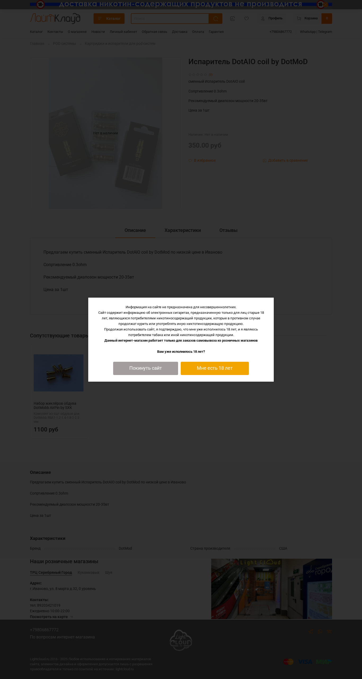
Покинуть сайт (145, 368)
